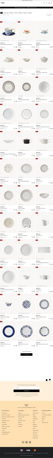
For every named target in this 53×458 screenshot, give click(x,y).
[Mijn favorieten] (46, 3)
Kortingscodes (35, 437)
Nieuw (34, 422)
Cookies (3, 430)
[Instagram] (26, 442)
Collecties (25, 12)
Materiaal (20, 12)
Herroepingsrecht (5, 434)
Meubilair (19, 422)
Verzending (4, 422)
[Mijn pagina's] (44, 3)
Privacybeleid (4, 428)
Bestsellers (35, 424)
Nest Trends (35, 432)
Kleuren (16, 12)
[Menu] (51, 3)
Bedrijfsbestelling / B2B (6, 432)
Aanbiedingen (35, 418)
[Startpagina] (3, 3)
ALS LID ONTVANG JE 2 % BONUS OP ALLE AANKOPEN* (27, 0)
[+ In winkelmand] (16, 47)
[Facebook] (23, 442)
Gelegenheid (35, 426)
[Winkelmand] (49, 3)
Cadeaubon (20, 426)
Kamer (34, 428)
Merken (2, 9)
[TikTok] (30, 442)
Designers (30, 12)
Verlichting (20, 418)
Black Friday (35, 434)
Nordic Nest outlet (45, 422)
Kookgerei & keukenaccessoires (23, 414)
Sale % (34, 420)
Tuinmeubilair (20, 424)
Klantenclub (4, 418)
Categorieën (11, 12)
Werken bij (44, 416)
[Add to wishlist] (14, 47)
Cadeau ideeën (35, 430)
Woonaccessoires (21, 416)
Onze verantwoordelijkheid (46, 414)
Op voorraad (6, 12)
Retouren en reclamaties (6, 414)
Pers (42, 420)
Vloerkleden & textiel (21, 420)
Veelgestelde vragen (5, 420)
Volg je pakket (4, 424)
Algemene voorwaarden (6, 426)
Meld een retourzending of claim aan (8, 416)
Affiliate (43, 418)
